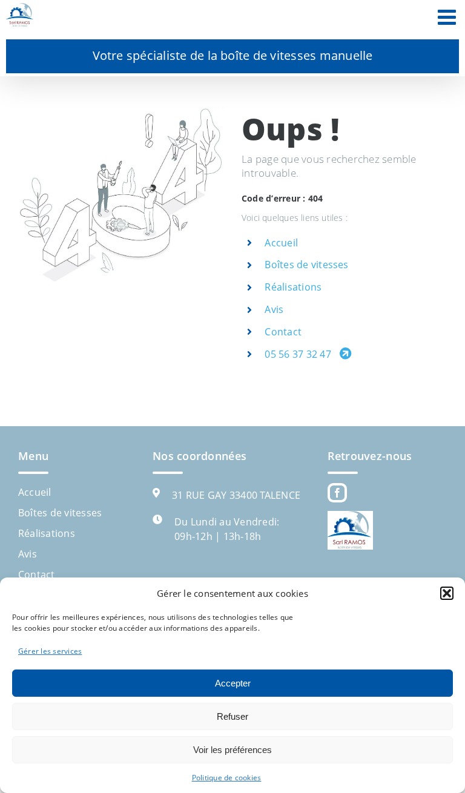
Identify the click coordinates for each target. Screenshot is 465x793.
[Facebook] (337, 492)
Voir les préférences (232, 750)
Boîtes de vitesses (306, 264)
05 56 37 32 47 (299, 354)
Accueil (281, 242)
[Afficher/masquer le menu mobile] (448, 16)
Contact (283, 331)
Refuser (232, 716)
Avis (274, 309)
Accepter (233, 683)
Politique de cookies (227, 777)
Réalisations (293, 287)
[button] (447, 593)
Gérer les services (50, 651)
